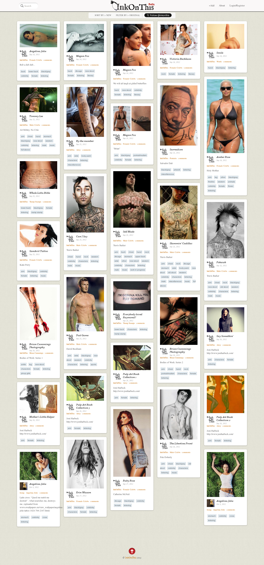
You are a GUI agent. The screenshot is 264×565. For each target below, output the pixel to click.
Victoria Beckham (180, 59)
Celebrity (24, 76)
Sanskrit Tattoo (38, 251)
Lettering (44, 76)
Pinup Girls (25, 373)
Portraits (173, 158)
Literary (90, 75)
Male (44, 145)
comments (48, 60)
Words (219, 61)
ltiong (22, 492)
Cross (45, 517)
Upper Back (140, 256)
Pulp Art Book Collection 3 (84, 406)
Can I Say (81, 236)
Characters (72, 160)
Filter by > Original (128, 15)
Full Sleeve (25, 150)
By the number (85, 141)
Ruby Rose (129, 480)
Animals (231, 182)
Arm (209, 177)
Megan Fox (82, 56)
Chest (30, 136)
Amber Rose (223, 157)
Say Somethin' (224, 336)
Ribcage (78, 71)
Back (23, 71)
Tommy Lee (36, 116)
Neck (163, 74)
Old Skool (172, 272)
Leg (216, 177)
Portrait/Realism (140, 155)
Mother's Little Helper (42, 416)
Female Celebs (36, 60)
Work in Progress (137, 270)
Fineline (211, 182)
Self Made (128, 231)
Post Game (82, 335)
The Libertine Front (181, 443)
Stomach (47, 136)
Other (223, 177)
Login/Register (237, 5)
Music (52, 145)
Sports (93, 364)
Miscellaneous (167, 174)
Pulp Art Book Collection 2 (224, 418)
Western (221, 182)
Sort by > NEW (103, 15)
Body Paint (86, 156)
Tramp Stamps (35, 201)
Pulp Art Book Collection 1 (131, 375)
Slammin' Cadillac (181, 243)
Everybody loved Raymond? (132, 315)
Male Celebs (35, 125)
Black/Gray (45, 71)
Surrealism (176, 149)
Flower (230, 186)
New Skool (89, 71)
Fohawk (221, 262)
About (222, 5)
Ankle (23, 364)
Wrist (76, 156)
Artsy (78, 149)
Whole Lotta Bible (39, 193)
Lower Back (33, 71)
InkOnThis (24, 60)
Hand (210, 68)
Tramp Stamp (37, 212)
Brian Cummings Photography (40, 345)
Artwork (177, 170)
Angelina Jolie (37, 51)
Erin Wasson (83, 492)
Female (35, 76)
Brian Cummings (36, 353)
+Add (211, 5)
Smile (219, 52)
